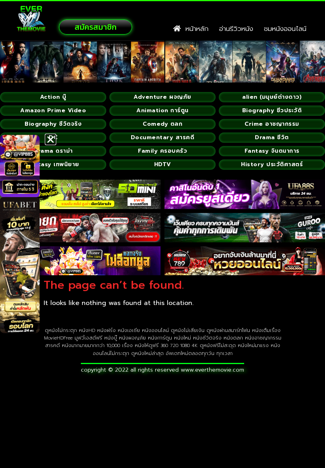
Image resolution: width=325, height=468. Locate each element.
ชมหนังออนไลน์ (285, 28)
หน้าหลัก (194, 28)
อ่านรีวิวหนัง (236, 28)
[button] (50, 139)
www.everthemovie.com (212, 370)
